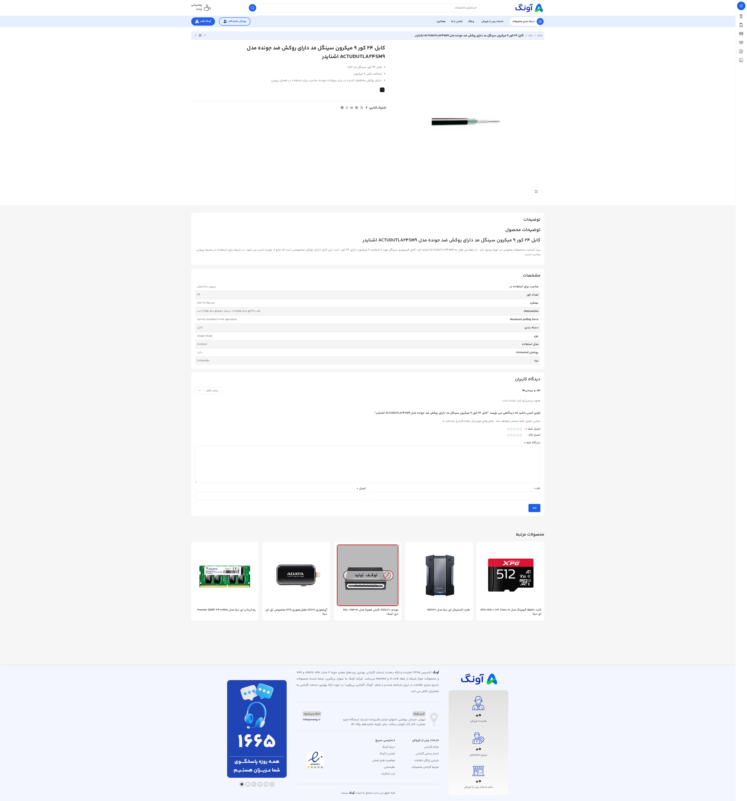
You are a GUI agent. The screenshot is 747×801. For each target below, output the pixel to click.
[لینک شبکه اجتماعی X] (361, 108)
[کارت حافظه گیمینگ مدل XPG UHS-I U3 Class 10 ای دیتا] (510, 575)
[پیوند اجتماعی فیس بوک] (366, 108)
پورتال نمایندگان (237, 21)
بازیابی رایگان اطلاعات (426, 760)
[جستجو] (252, 8)
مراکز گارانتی (431, 747)
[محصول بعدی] (195, 35)
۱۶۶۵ (199, 9)
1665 (256, 742)
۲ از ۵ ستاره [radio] (517, 429)
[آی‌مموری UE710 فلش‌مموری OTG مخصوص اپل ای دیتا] (296, 575)
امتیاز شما (533, 429)
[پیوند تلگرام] (342, 108)
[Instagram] (272, 784)
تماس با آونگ (387, 754)
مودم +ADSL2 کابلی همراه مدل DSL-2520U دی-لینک (370, 612)
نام (537, 488)
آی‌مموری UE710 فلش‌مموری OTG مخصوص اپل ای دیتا (296, 612)
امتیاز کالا (534, 435)
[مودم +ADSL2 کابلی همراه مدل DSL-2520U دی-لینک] (368, 575)
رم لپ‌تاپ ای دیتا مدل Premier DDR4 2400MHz (226, 610)
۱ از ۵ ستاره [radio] (520, 429)
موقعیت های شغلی (383, 760)
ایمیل (361, 488)
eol (530, 35)
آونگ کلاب (205, 21)
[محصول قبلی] (205, 35)
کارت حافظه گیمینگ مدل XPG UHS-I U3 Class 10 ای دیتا (510, 612)
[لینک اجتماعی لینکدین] (351, 108)
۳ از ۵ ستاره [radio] (514, 429)
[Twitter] (259, 784)
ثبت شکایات (388, 774)
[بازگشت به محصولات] (200, 35)
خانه (539, 35)
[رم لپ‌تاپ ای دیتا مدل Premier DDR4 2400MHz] (225, 575)
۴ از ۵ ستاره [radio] (511, 429)
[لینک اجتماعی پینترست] (356, 108)
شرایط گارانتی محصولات (425, 767)
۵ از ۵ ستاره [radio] (508, 429)
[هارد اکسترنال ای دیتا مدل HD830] (439, 575)
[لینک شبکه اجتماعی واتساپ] (347, 108)
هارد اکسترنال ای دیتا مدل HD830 (448, 610)
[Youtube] (247, 784)
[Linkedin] (266, 784)
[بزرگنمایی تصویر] (536, 191)
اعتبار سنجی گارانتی (427, 754)
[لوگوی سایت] (528, 7)
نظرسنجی (389, 767)
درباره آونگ (388, 747)
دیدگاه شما (532, 442)
